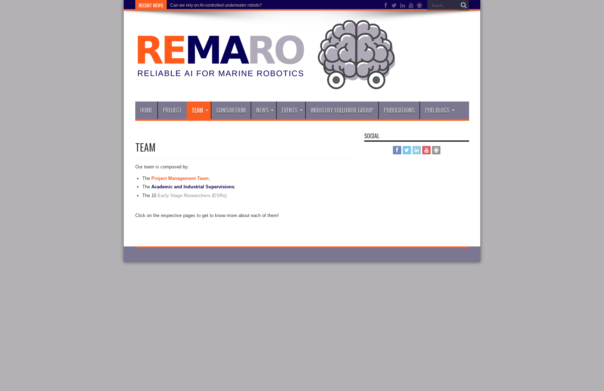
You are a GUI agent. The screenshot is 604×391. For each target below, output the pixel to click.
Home (146, 110)
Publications (399, 110)
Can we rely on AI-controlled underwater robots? (216, 5)
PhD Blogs (437, 110)
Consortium (231, 110)
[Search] (464, 5)
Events (289, 110)
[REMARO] (265, 84)
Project (172, 110)
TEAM (197, 110)
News (262, 110)
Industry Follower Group (342, 110)
